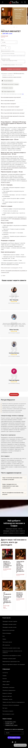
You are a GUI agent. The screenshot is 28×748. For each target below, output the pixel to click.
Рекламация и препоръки (8, 687)
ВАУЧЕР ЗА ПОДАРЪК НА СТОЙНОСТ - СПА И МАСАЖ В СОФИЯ (7, 564)
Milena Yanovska (14, 329)
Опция (2, 39)
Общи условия (6, 684)
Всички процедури (7, 633)
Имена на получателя (7, 51)
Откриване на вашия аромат (9, 658)
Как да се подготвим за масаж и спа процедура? (14, 664)
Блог (4, 636)
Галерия (4, 675)
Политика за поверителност (9, 690)
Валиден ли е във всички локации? (10, 106)
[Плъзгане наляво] (11, 27)
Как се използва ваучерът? (8, 100)
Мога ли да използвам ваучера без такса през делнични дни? (12, 117)
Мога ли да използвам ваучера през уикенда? (12, 113)
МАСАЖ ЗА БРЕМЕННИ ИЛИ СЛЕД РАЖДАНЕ (19, 595)
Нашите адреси (6, 681)
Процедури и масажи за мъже (9, 627)
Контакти (5, 678)
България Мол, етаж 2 (10, 721)
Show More (21, 325)
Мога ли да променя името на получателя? (12, 110)
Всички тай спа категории (8, 630)
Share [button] (3, 275)
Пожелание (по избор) (5, 59)
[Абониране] (22, 732)
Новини (4, 639)
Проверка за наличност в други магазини (11, 77)
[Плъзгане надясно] (16, 27)
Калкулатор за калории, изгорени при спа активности (12, 651)
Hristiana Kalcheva (14, 353)
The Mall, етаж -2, (9, 723)
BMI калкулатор (6, 645)
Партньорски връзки (7, 642)
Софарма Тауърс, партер (11, 725)
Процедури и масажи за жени (9, 624)
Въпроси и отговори (7, 693)
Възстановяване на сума (8, 714)
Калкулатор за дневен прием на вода (11, 648)
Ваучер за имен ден (7, 696)
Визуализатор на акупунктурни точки (11, 661)
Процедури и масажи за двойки (10, 621)
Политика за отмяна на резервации (11, 705)
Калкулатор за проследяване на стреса (12, 655)
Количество (3, 45)
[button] (2, 2)
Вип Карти (5, 708)
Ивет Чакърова (14, 300)
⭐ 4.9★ (6, 33)
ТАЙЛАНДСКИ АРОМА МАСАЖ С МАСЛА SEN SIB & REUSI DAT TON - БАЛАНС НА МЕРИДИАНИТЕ (20, 567)
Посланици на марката (8, 711)
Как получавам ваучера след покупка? (11, 97)
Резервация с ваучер (7, 699)
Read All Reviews (14, 394)
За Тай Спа (5, 672)
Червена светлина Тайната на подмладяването (14, 702)
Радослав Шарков (14, 380)
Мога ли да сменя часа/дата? (8, 103)
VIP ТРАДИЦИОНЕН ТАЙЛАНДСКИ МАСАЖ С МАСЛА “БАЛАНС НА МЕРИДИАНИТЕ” (7, 598)
